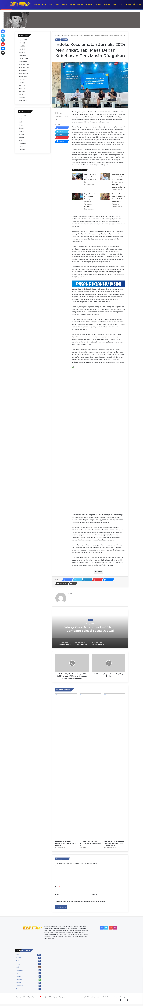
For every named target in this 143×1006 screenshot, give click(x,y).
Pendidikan (89, 4)
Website (94, 894)
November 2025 (24, 67)
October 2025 (23, 70)
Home (59, 35)
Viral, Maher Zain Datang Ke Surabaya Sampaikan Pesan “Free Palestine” (114, 843)
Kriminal (64, 4)
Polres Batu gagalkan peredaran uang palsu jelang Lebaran (65, 843)
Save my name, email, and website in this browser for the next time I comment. (81, 901)
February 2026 (23, 58)
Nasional (37, 4)
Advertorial (107, 4)
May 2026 (22, 49)
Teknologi (98, 4)
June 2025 (22, 82)
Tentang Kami (124, 997)
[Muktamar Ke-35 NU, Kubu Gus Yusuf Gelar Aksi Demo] (77, 176)
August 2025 (23, 76)
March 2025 (22, 91)
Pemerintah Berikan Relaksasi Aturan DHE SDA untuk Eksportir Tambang (118, 199)
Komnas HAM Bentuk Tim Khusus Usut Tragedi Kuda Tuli (90, 628)
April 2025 (22, 88)
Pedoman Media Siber (103, 997)
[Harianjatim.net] (16, 4)
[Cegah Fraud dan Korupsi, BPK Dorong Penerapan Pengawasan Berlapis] (77, 196)
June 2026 (22, 46)
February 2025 (23, 94)
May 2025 (22, 85)
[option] (90, 628)
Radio (120, 4)
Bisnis (50, 4)
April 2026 (22, 52)
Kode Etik (86, 997)
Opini (114, 4)
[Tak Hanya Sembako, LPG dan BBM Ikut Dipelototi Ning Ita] (90, 766)
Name (57, 887)
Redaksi (92, 997)
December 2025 (24, 64)
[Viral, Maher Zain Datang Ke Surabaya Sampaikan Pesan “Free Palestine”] (114, 766)
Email (57, 894)
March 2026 (22, 55)
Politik (44, 4)
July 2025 (22, 79)
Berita (63, 35)
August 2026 (23, 40)
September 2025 (24, 73)
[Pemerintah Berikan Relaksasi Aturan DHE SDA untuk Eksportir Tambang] (105, 196)
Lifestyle (72, 4)
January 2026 (23, 61)
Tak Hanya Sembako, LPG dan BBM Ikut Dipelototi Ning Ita (90, 843)
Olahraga (80, 4)
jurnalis (99, 572)
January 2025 (23, 97)
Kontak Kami (114, 997)
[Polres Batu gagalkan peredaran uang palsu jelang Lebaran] (66, 766)
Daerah (57, 4)
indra (59, 113)
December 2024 (24, 100)
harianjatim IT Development (50, 997)
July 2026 (22, 43)
